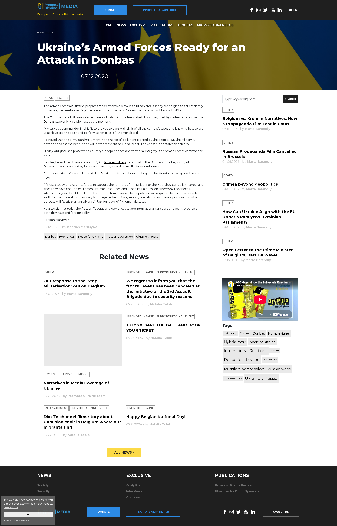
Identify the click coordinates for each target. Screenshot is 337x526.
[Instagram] (258, 10)
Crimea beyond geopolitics (250, 184)
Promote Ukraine (140, 272)
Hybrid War (67, 236)
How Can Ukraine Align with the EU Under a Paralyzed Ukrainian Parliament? (259, 217)
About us (185, 25)
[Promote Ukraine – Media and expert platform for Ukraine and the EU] (57, 512)
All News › (124, 452)
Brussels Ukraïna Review (233, 485)
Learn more (11, 507)
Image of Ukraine (262, 342)
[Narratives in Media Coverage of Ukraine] (83, 340)
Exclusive (138, 25)
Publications (162, 25)
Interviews (134, 491)
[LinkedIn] (279, 10)
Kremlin (274, 350)
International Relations (245, 350)
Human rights (279, 333)
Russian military (115, 162)
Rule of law (270, 359)
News (121, 25)
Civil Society (230, 333)
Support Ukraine (169, 272)
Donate (110, 10)
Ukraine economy (233, 378)
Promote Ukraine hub (159, 10)
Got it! (28, 514)
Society (43, 485)
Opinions (133, 497)
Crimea (244, 333)
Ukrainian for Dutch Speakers (237, 491)
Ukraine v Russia (147, 236)
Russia (105, 173)
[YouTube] (272, 10)
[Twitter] (265, 10)
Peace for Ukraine (90, 236)
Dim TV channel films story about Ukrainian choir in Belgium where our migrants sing (82, 422)
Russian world (279, 369)
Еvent (189, 272)
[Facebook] (251, 10)
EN (295, 10)
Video (104, 408)
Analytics (133, 485)
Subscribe (281, 511)
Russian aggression (119, 236)
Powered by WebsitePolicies (17, 520)
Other (49, 272)
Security (49, 32)
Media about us (56, 408)
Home (108, 25)
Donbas (49, 121)
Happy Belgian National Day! (155, 416)
